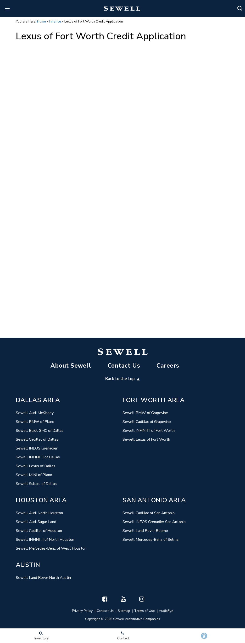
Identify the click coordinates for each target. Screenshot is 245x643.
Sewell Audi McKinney (35, 412)
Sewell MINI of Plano (34, 475)
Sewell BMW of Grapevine (145, 412)
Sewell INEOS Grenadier (36, 448)
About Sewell (70, 366)
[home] (122, 8)
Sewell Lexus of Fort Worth (146, 439)
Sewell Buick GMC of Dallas (39, 430)
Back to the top (120, 378)
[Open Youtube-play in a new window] (123, 599)
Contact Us (124, 366)
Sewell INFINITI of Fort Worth (148, 430)
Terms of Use (144, 611)
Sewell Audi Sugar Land (36, 521)
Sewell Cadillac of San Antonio (148, 513)
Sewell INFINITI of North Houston (45, 539)
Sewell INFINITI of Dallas (38, 457)
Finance (55, 21)
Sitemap (124, 611)
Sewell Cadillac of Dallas (37, 439)
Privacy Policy (82, 611)
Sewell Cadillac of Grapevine (146, 421)
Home (41, 21)
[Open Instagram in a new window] (142, 599)
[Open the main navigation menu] (7, 8)
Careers (167, 366)
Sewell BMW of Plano (35, 421)
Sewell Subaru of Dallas (36, 483)
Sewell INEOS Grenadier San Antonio (154, 521)
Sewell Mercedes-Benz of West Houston (51, 548)
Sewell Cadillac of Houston (39, 530)
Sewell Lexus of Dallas (35, 466)
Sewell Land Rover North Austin (43, 577)
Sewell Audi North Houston (39, 513)
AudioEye (166, 611)
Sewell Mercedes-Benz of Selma (150, 539)
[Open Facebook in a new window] (105, 599)
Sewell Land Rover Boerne (145, 530)
